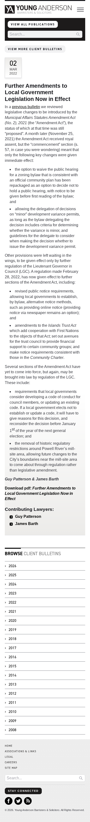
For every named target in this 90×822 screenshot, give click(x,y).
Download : (40, 493)
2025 (12, 574)
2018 (12, 638)
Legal (9, 757)
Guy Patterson (28, 516)
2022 (12, 602)
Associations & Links (20, 751)
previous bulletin (26, 107)
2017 (12, 647)
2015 (12, 666)
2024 (12, 584)
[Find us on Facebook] (8, 803)
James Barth (26, 524)
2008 (12, 729)
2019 (12, 629)
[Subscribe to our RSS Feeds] (28, 803)
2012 (12, 693)
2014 (12, 675)
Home (8, 746)
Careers (11, 762)
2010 (12, 711)
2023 (12, 593)
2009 (12, 720)
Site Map (11, 768)
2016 (12, 656)
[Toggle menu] (80, 9)
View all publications (33, 24)
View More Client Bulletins (35, 49)
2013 (12, 684)
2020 (12, 620)
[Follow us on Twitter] (18, 803)
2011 (12, 702)
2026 (12, 565)
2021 (12, 611)
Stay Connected (23, 790)
